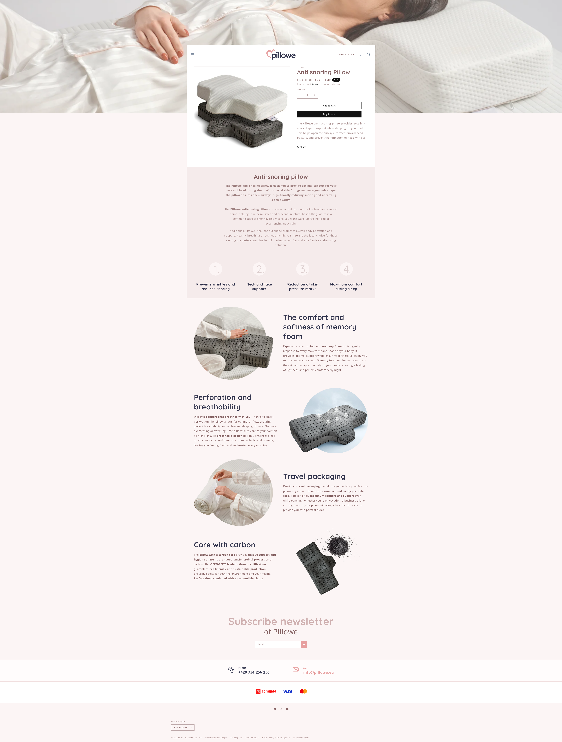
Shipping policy (283, 737)
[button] (193, 54)
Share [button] (303, 147)
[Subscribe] (304, 644)
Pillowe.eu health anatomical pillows (194, 737)
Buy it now (329, 114)
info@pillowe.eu (318, 672)
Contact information (302, 737)
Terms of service (252, 737)
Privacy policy (237, 737)
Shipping (316, 84)
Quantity (301, 89)
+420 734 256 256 (254, 672)
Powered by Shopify (219, 737)
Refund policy (268, 737)
